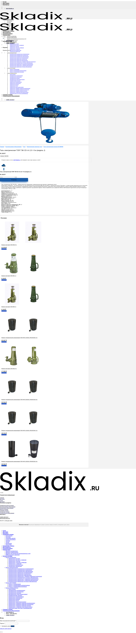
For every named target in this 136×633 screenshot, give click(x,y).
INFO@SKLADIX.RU (5, 518)
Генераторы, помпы (8, 31)
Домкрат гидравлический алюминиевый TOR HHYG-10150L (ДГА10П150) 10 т (19, 337)
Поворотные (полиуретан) (15, 83)
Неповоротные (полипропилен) (16, 75)
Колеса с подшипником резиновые (17, 71)
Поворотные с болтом (14, 46)
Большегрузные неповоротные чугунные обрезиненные (21, 63)
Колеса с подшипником (14, 69)
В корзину (14, 179)
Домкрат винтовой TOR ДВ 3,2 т (8, 275)
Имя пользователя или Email (8, 620)
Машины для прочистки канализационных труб (16, 38)
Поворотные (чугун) (14, 85)
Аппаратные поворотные (15, 51)
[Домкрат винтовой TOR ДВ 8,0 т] (22, 304)
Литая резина (13, 74)
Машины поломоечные (11, 36)
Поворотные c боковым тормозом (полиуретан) (19, 89)
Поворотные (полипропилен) (16, 82)
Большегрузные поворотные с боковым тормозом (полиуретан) (23, 61)
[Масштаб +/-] (2, 631)
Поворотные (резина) (14, 84)
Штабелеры (9, 28)
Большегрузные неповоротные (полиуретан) (19, 55)
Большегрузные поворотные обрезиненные (19, 60)
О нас (5, 2)
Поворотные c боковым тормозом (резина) (19, 605)
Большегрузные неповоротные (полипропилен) (19, 54)
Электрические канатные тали (34, 146)
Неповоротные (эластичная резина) (17, 79)
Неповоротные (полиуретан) (16, 77)
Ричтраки (9, 22)
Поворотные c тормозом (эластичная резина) (19, 92)
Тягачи (8, 27)
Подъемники (9, 21)
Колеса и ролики (7, 41)
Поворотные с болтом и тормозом (17, 47)
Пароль (2, 623)
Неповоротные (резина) (15, 78)
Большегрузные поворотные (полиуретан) (18, 59)
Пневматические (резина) (15, 80)
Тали (24, 146)
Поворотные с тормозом (15, 49)
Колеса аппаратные (11, 42)
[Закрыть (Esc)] (0, 631)
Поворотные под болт (14, 43)
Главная (2, 146)
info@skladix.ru (16, 160)
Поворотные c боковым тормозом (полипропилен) (20, 88)
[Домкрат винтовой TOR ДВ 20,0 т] (22, 242)
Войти (12, 626)
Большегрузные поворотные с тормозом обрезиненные (21, 65)
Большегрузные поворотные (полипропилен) (19, 57)
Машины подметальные (12, 37)
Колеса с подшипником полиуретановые (18, 70)
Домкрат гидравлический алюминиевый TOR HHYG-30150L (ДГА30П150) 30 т (19, 461)
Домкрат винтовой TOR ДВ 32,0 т (9, 368)
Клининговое (6, 35)
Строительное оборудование (11, 96)
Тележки (8, 26)
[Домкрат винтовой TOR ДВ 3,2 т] (22, 273)
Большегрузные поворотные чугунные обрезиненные (21, 66)
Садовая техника (7, 94)
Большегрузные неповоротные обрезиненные (19, 56)
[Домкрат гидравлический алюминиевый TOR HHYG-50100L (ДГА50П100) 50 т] (22, 397)
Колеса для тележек (11, 68)
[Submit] (3, 38)
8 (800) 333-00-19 (4, 517)
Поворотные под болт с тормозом (17, 45)
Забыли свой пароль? (6, 628)
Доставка (6, 3)
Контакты (6, 4)
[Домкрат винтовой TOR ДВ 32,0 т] (22, 366)
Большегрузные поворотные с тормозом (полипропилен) (21, 64)
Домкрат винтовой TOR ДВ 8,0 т (8, 306)
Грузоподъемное (8, 33)
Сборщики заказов (11, 23)
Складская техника (8, 19)
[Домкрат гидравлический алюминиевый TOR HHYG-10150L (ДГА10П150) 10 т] (22, 335)
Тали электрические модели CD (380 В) (53, 146)
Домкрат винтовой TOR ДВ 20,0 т (9, 244)
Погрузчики (9, 29)
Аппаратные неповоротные (15, 50)
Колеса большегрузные (12, 52)
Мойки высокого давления (12, 40)
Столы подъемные (11, 24)
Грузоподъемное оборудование (13, 146)
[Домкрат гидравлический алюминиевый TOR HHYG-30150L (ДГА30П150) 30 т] (22, 459)
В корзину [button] (4, 249)
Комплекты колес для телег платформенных (19, 93)
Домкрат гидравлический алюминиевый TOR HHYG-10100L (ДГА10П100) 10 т (19, 430)
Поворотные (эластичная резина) (17, 87)
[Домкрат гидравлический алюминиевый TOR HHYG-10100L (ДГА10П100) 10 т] (22, 428)
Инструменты (7, 32)
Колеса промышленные (12, 73)
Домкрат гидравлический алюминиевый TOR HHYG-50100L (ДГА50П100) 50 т (19, 399)
